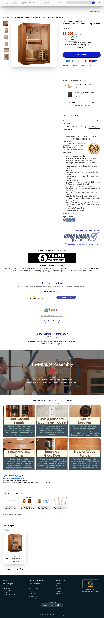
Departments (51, 3)
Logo (11, 3)
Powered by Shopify (58, 615)
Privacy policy (59, 591)
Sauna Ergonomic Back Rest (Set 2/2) (84, 84)
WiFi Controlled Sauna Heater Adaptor (84, 92)
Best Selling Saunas (27, 502)
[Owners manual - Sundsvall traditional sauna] (69, 221)
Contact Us (32, 594)
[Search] (93, 2)
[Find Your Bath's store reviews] (52, 312)
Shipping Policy (59, 583)
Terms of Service (33, 596)
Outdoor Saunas (67, 129)
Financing (42, 3)
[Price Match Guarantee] (82, 237)
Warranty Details (47, 272)
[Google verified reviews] (91, 583)
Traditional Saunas (44, 502)
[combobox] (80, 2)
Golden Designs (10, 502)
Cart (99, 3)
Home (5, 17)
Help (35, 3)
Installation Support (34, 586)
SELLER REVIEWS (52, 321)
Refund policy (33, 599)
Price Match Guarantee (35, 583)
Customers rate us (91, 589)
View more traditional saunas (87, 230)
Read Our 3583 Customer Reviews (52, 316)
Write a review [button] (66, 297)
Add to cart (81, 54)
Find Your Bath (49, 615)
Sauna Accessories (60, 502)
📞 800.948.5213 (26, 3)
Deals (60, 3)
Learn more (88, 65)
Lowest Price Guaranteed (70, 41)
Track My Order (33, 588)
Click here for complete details (74, 149)
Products (10, 17)
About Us (31, 591)
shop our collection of (94, 128)
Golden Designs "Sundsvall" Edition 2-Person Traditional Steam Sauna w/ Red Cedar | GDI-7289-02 (14, 546)
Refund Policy (58, 586)
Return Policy (58, 588)
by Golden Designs (68, 29)
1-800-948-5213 (79, 47)
